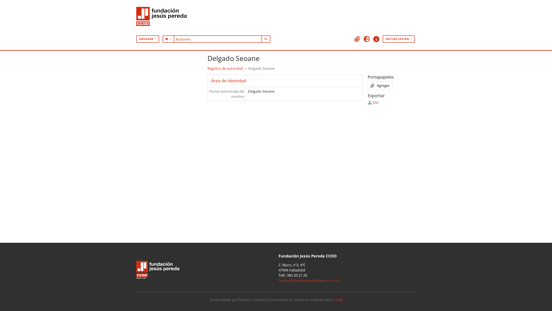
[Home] (163, 17)
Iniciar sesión (398, 39)
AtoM (338, 299)
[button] (357, 39)
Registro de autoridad (225, 68)
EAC (376, 102)
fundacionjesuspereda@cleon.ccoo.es (309, 280)
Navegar (146, 39)
